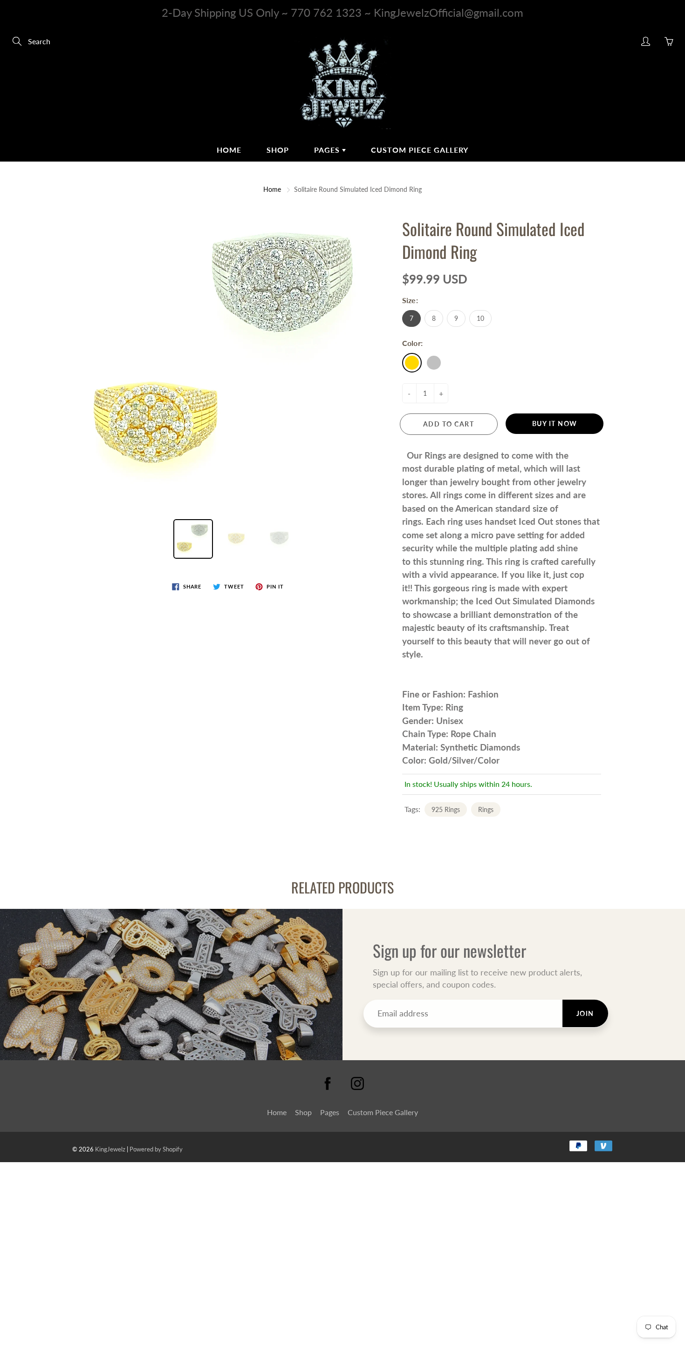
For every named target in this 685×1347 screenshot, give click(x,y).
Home (229, 149)
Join (585, 1013)
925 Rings (446, 809)
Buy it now (554, 423)
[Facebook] (327, 1083)
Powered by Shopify (156, 1149)
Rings (485, 809)
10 (480, 318)
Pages (328, 149)
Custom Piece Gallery (419, 149)
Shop (278, 149)
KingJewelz (110, 1149)
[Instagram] (357, 1083)
